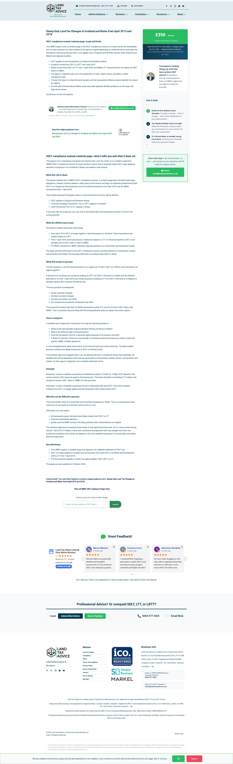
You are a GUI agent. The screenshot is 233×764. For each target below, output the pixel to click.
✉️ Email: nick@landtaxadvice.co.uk (165, 172)
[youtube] (183, 6)
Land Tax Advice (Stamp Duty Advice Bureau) (67, 551)
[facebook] (166, 6)
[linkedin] (179, 6)
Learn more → (90, 115)
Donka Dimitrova (134, 548)
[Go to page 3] (136, 574)
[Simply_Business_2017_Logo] (122, 668)
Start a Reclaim (95, 616)
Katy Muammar (100, 548)
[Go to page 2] (134, 574)
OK (178, 758)
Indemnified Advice (70, 616)
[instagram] (175, 6)
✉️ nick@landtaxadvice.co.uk (122, 108)
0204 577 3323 (148, 616)
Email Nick (174, 616)
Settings (163, 759)
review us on (62, 566)
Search (115, 504)
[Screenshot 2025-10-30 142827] (122, 677)
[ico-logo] (122, 646)
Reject (194, 758)
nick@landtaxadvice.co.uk (156, 686)
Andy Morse (166, 548)
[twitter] (171, 6)
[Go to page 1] (132, 574)
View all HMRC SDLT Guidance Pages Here (92, 489)
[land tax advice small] (56, 4)
